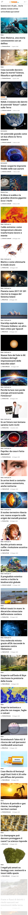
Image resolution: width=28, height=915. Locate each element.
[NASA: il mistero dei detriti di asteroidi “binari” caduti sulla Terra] (14, 89)
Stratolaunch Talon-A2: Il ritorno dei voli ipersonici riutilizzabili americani (13, 742)
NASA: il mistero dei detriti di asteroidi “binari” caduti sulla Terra (14, 104)
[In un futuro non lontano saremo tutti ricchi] (14, 410)
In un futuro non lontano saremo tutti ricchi (13, 423)
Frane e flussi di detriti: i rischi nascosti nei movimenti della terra (13, 902)
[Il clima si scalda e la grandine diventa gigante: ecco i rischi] (14, 183)
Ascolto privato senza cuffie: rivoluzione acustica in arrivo (14, 547)
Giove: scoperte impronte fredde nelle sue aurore (13, 167)
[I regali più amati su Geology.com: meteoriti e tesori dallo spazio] (14, 855)
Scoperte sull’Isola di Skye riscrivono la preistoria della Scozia (13, 678)
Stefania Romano (6, 78)
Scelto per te (7, 224)
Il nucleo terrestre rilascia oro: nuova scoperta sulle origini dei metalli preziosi (13, 515)
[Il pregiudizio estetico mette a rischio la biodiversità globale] (14, 564)
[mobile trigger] (2, 1)
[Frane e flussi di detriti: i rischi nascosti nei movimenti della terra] (14, 887)
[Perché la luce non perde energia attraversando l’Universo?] (14, 378)
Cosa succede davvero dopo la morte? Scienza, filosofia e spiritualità (12, 72)
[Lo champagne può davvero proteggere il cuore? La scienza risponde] (14, 823)
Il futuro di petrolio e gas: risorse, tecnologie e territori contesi (13, 806)
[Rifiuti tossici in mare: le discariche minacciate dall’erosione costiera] (14, 596)
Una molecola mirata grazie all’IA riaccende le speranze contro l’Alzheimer (13, 644)
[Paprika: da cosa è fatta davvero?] (14, 439)
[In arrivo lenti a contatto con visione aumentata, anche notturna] (14, 468)
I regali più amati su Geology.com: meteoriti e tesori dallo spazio (13, 870)
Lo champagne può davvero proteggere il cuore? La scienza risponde (14, 838)
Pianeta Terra (4, 192)
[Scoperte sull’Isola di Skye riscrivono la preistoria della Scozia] (14, 663)
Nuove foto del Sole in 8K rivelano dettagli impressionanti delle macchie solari (13, 359)
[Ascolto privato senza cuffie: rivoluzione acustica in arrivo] (14, 532)
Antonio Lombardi (6, 110)
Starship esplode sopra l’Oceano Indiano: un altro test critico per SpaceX (13, 326)
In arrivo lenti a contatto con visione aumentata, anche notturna (13, 483)
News (2, 35)
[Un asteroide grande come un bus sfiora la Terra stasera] (14, 121)
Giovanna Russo (6, 46)
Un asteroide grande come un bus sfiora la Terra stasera (14, 136)
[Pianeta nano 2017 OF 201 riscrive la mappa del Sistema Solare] (14, 279)
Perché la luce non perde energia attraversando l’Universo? (13, 393)
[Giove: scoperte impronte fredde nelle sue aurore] (14, 154)
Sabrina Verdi (5, 489)
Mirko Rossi (5, 299)
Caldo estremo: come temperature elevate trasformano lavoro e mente (11, 231)
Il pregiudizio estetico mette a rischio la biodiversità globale (11, 579)
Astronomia (4, 99)
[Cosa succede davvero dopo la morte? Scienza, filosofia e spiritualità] (14, 58)
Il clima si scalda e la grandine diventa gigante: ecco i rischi (13, 198)
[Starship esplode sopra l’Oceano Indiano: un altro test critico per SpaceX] (14, 311)
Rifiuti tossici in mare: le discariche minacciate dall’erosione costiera (13, 611)
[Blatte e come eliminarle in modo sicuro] (14, 250)
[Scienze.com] (14, 2)
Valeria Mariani (6, 366)
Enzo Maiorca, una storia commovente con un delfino (13, 40)
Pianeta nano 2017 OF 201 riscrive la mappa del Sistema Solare (13, 294)
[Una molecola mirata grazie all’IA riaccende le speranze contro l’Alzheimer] (14, 628)
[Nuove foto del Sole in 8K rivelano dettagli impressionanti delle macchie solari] (14, 343)
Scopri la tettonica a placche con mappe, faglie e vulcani (14, 710)
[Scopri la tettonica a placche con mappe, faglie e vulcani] (14, 695)
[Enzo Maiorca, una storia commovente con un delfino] (14, 25)
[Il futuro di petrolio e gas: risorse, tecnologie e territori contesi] (14, 791)
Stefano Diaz (5, 267)
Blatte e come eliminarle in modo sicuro (13, 263)
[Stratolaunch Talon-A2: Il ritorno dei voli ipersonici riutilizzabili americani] (14, 727)
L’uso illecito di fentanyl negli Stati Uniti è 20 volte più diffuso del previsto (13, 774)
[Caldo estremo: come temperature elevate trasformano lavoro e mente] (14, 215)
